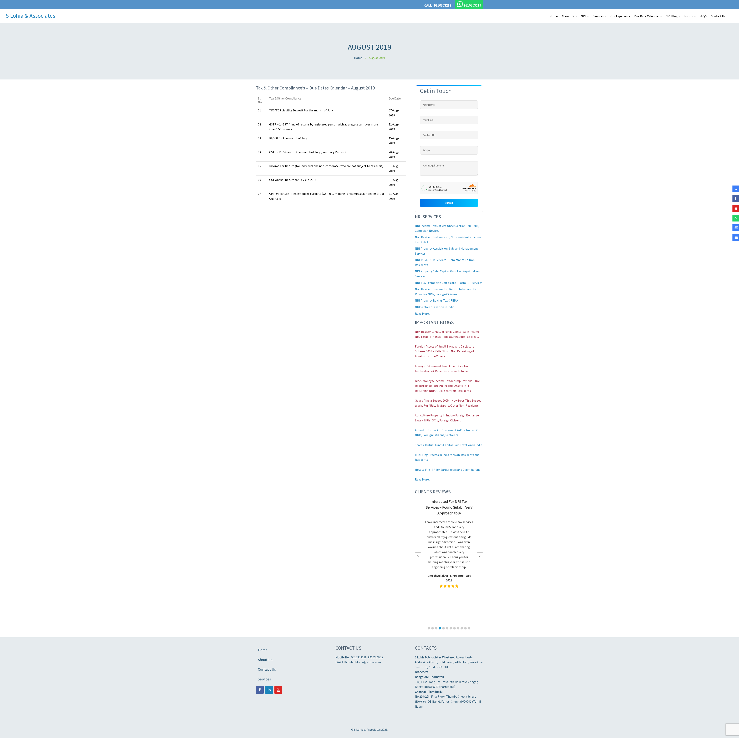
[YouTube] (278, 690)
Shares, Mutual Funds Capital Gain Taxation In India (448, 445)
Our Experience (620, 16)
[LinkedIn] (269, 690)
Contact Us (718, 16)
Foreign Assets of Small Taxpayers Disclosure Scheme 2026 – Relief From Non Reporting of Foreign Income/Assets (444, 351)
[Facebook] (260, 690)
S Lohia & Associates (30, 15)
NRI (583, 16)
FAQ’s (703, 16)
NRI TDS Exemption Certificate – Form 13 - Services (448, 283)
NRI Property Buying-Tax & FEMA (436, 300)
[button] (429, 628)
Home (554, 16)
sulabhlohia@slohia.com (364, 662)
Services (598, 16)
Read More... (423, 313)
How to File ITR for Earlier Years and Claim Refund (447, 469)
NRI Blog (672, 16)
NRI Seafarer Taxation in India (434, 307)
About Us (568, 16)
